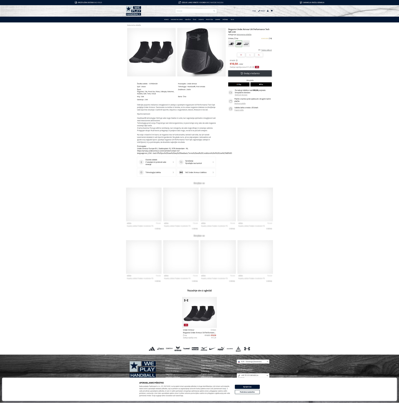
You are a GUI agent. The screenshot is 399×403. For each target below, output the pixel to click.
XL (259, 55)
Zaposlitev (169, 374)
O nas (254, 11)
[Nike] (212, 348)
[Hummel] (186, 348)
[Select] (238, 348)
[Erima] (178, 348)
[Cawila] (169, 348)
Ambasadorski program (173, 368)
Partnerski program (172, 371)
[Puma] (221, 348)
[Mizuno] (204, 348)
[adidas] (152, 348)
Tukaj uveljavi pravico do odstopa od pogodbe (217, 365)
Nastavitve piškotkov (172, 377)
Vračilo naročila (206, 368)
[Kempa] (195, 348)
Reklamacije (205, 371)
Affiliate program (207, 377)
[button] (210, 11)
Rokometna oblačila (134, 25)
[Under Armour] (247, 348)
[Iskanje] (214, 11)
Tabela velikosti (266, 50)
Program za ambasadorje (210, 374)
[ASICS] (160, 348)
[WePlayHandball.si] (146, 369)
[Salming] (229, 348)
